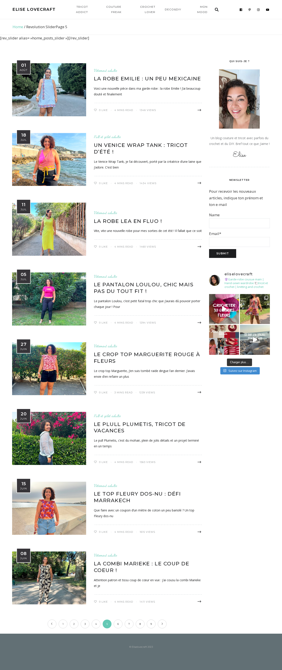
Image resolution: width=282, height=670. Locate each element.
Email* (215, 233)
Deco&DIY (173, 9)
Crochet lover (147, 9)
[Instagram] (258, 9)
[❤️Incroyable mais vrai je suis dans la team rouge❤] (224, 340)
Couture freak (113, 9)
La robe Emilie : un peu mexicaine (147, 79)
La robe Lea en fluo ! (128, 221)
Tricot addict (82, 9)
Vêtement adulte (105, 70)
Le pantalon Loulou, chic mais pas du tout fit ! (144, 287)
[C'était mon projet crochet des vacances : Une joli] (224, 309)
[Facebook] (241, 9)
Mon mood (202, 9)
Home (18, 26)
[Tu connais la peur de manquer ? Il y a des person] (255, 340)
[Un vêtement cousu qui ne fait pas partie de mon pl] (255, 309)
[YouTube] (267, 9)
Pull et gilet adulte (107, 136)
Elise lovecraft (34, 9)
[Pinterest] (250, 9)
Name (214, 214)
